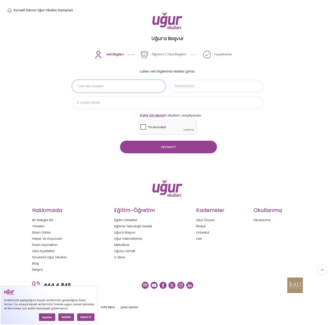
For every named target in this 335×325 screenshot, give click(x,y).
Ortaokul (202, 232)
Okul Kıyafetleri (43, 251)
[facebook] (163, 285)
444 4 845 (57, 285)
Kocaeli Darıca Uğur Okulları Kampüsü (43, 10)
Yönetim (38, 226)
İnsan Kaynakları (45, 244)
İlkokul (200, 226)
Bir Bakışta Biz (42, 220)
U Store (119, 257)
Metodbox (121, 244)
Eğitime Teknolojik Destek (133, 226)
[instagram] (180, 285)
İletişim (37, 269)
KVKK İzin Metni (152, 115)
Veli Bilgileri (115, 54)
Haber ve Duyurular (47, 238)
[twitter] (171, 285)
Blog (35, 263)
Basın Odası (41, 232)
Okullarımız (262, 220)
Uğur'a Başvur (125, 232)
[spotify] (145, 285)
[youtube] (154, 285)
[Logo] (167, 21)
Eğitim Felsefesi (125, 220)
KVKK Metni (108, 307)
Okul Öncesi (205, 220)
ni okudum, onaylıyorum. (171, 115)
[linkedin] (189, 285)
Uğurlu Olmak (124, 251)
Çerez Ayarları (129, 307)
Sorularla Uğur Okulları (49, 257)
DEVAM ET (168, 147)
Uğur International (128, 238)
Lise (199, 238)
